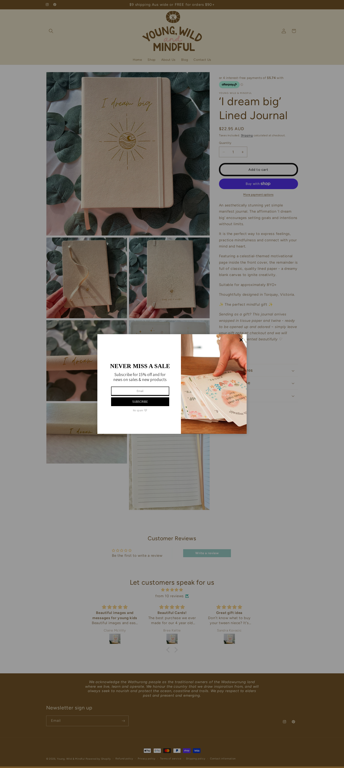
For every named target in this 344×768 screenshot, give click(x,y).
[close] (241, 340)
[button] (140, 401)
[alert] (172, 384)
